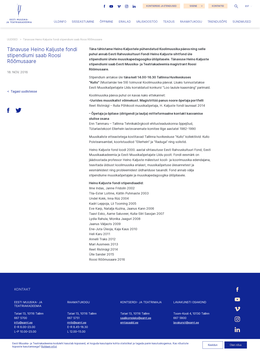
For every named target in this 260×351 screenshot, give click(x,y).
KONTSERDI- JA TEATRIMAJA (141, 302)
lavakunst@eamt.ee (186, 322)
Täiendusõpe (217, 21)
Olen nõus (236, 344)
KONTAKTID (218, 6)
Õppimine (106, 21)
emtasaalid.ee (129, 322)
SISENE (193, 6)
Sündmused (242, 21)
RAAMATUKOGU (78, 302)
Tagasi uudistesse (24, 91)
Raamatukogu (191, 21)
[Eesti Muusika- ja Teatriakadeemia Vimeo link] (119, 6)
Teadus (169, 21)
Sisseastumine (83, 21)
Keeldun (213, 344)
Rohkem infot (49, 346)
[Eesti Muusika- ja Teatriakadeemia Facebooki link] (105, 6)
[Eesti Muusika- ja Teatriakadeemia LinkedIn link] (134, 6)
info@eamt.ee (23, 322)
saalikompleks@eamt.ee (135, 318)
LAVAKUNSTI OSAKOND (189, 302)
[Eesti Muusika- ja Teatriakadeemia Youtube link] (111, 6)
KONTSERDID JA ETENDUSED (161, 6)
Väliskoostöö (147, 21)
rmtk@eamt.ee (76, 322)
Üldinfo (60, 21)
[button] (236, 6)
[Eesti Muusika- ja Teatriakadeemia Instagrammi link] (127, 6)
